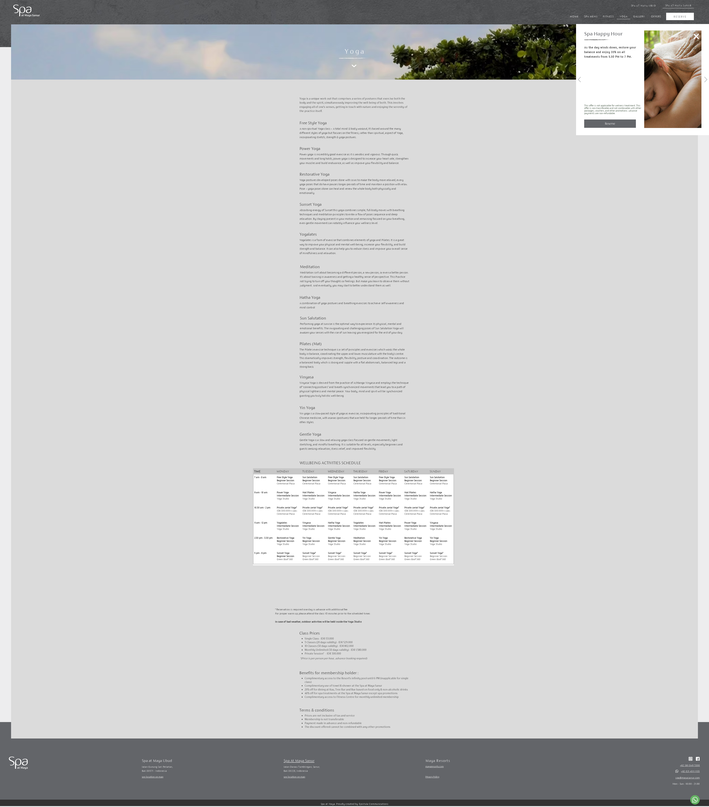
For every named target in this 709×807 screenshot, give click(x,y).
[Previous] (579, 80)
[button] (696, 36)
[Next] (705, 80)
